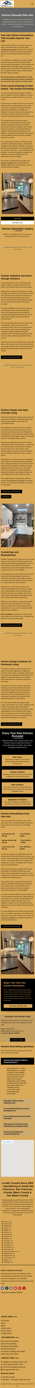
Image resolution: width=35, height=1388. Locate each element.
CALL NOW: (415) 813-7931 (18, 1006)
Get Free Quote (17, 223)
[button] (17, 1061)
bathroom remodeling (7, 163)
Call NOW (17, 218)
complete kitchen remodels (9, 49)
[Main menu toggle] (32, 4)
